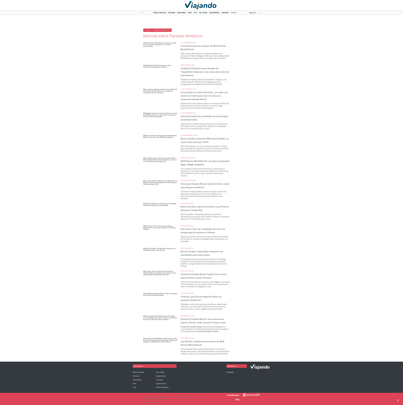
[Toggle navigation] (142, 12)
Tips (195, 13)
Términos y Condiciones (152, 403)
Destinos (171, 13)
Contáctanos (233, 395)
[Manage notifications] (398, 400)
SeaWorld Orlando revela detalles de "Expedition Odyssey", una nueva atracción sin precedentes (205, 72)
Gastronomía (161, 383)
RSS (237, 399)
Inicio (147, 30)
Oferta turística (159, 13)
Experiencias (214, 13)
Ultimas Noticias (162, 387)
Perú (190, 13)
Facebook (230, 372)
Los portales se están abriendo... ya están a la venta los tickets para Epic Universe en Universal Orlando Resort (204, 96)
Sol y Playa (203, 13)
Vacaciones (181, 13)
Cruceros (225, 13)
